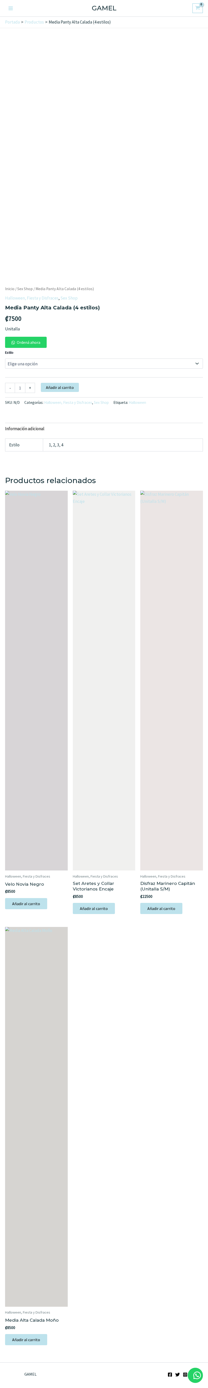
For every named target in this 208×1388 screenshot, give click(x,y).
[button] (26, 342)
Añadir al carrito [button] (26, 903)
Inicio (9, 288)
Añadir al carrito (60, 387)
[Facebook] (170, 1374)
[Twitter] (177, 1374)
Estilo (9, 352)
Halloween (137, 402)
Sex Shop (25, 288)
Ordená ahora (28, 342)
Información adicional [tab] (24, 428)
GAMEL (104, 8)
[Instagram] (185, 1374)
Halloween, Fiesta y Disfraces (31, 298)
